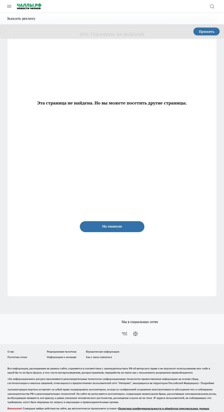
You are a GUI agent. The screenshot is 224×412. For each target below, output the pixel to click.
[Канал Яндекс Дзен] (135, 333)
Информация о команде (61, 357)
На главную (112, 226)
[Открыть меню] (9, 6)
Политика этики (17, 357)
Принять (206, 31)
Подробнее (207, 383)
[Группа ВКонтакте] (124, 333)
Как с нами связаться (99, 357)
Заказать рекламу (21, 18)
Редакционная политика (61, 351)
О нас (10, 351)
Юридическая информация (102, 351)
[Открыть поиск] (212, 6)
